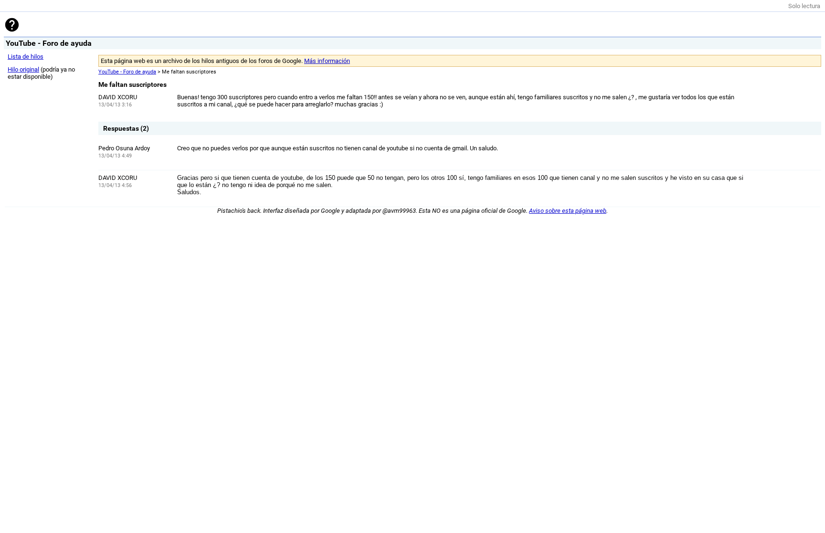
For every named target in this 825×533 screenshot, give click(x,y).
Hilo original (23, 69)
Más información (327, 60)
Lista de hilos (25, 56)
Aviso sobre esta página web (567, 210)
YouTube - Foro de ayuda (127, 72)
